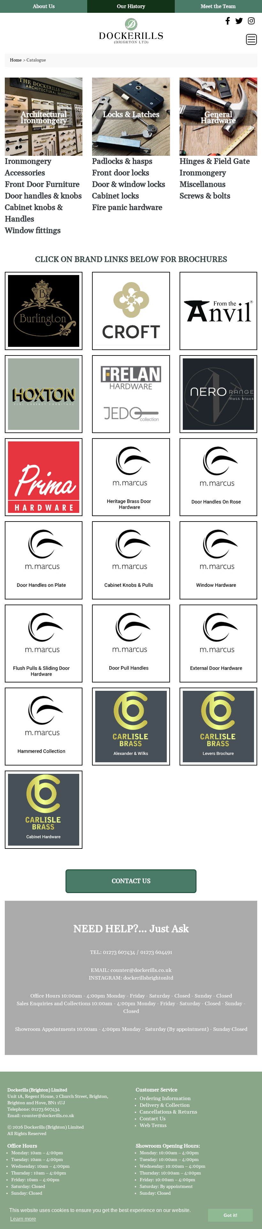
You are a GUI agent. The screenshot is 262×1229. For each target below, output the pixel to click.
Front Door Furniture (42, 184)
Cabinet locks (115, 196)
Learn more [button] (23, 1219)
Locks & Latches (131, 115)
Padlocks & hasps (122, 161)
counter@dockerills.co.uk (141, 970)
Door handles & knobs (43, 196)
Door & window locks (128, 184)
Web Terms (153, 1125)
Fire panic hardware (127, 208)
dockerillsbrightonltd (148, 978)
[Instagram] (251, 21)
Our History (131, 6)
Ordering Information (165, 1098)
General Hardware (218, 118)
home (16, 60)
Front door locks (120, 173)
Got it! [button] (230, 1215)
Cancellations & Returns (168, 1112)
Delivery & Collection (165, 1105)
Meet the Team (218, 6)
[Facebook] (227, 21)
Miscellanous (203, 184)
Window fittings (33, 231)
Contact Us (153, 1119)
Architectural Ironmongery (43, 118)
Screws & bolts (205, 196)
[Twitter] (239, 21)
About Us (44, 6)
